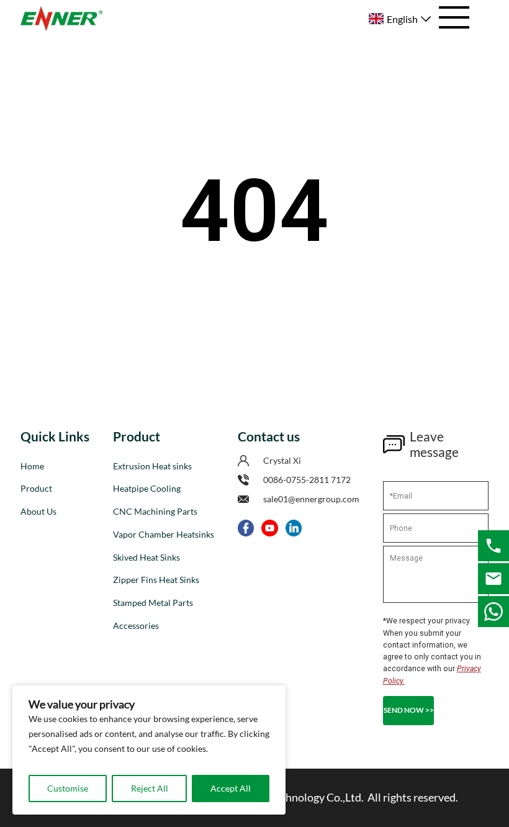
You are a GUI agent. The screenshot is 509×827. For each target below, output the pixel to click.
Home (32, 466)
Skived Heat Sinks (146, 557)
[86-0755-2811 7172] (493, 545)
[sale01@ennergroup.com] (493, 578)
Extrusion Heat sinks (152, 466)
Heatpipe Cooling (147, 488)
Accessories (136, 625)
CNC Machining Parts (155, 511)
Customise (67, 788)
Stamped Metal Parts (153, 602)
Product (36, 488)
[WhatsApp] (493, 611)
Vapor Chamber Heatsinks (163, 534)
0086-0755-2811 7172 (307, 479)
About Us (38, 511)
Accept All (230, 788)
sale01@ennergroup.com (311, 499)
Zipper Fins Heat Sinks (156, 579)
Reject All (149, 788)
